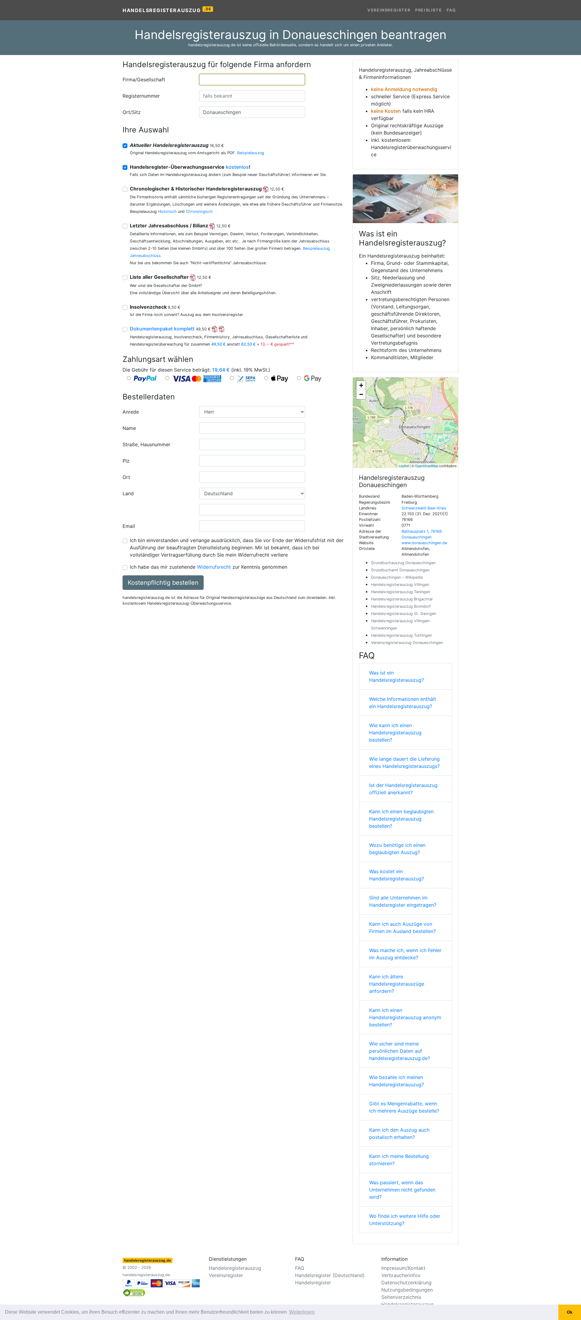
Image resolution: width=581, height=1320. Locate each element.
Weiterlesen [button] (302, 1312)
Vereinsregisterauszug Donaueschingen (407, 642)
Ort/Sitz (132, 112)
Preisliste (428, 10)
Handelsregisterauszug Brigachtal (401, 599)
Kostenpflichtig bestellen (163, 582)
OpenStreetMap (426, 465)
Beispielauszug (250, 153)
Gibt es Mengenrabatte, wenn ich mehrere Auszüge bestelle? (404, 1107)
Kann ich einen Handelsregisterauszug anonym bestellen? (405, 1017)
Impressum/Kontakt (403, 1268)
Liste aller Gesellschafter (170, 277)
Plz (126, 461)
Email (129, 526)
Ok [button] (570, 1312)
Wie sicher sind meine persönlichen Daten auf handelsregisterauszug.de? (399, 1051)
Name (129, 428)
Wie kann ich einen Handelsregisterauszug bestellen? (395, 732)
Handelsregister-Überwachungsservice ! (190, 167)
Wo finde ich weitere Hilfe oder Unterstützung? (404, 1219)
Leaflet (404, 465)
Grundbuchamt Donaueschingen (400, 570)
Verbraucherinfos (400, 1275)
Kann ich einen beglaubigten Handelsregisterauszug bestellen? (401, 818)
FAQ (451, 10)
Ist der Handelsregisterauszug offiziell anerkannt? (403, 788)
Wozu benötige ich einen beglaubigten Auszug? (397, 848)
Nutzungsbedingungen (407, 1290)
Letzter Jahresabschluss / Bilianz (180, 226)
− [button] (361, 394)
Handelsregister (313, 1282)
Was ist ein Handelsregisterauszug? (396, 676)
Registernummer (141, 96)
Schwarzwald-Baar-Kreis (424, 508)
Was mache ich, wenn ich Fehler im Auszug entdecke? (405, 954)
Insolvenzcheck (155, 307)
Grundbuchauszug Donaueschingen (403, 563)
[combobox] (252, 79)
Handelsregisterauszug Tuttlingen (401, 635)
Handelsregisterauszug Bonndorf (401, 606)
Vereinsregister (388, 10)
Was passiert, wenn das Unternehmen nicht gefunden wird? (402, 1189)
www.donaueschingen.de (424, 543)
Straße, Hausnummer (146, 444)
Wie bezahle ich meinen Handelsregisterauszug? (396, 1081)
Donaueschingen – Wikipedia (397, 577)
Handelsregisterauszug (167, 10)
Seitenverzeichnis (401, 1297)
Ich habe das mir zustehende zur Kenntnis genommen (208, 567)
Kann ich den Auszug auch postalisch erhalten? (399, 1133)
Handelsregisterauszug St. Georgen (403, 613)
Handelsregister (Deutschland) (330, 1275)
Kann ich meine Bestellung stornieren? (399, 1159)
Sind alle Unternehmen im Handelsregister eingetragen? (402, 901)
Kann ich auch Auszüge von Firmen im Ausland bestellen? (402, 927)
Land (128, 493)
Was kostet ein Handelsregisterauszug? (396, 875)
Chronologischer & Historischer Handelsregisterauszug (207, 189)
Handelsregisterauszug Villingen (400, 584)
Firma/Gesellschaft (144, 79)
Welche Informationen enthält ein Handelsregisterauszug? (402, 702)
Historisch (167, 211)
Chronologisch (199, 211)
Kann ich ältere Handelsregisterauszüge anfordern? (396, 984)
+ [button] (361, 385)
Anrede (131, 412)
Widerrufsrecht (214, 567)
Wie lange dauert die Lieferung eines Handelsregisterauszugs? (404, 762)
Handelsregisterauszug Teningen (400, 592)
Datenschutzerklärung (406, 1282)
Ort (126, 477)
